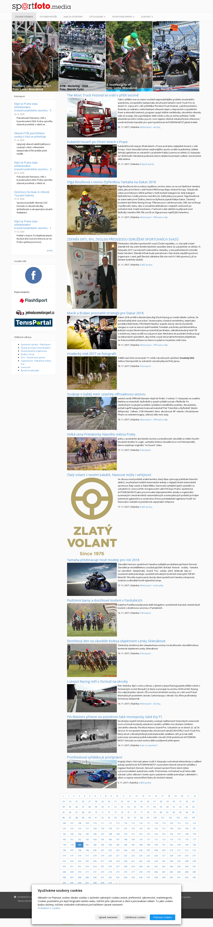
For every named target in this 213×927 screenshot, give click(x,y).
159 (194, 833)
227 (163, 855)
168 (125, 839)
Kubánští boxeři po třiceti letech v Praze (97, 142)
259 (133, 866)
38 (161, 801)
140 (186, 828)
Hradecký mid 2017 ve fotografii (91, 353)
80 (161, 812)
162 (79, 839)
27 (89, 801)
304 (64, 882)
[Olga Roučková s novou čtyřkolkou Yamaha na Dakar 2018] (92, 210)
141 (194, 828)
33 (128, 801)
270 (79, 871)
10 (117, 795)
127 (87, 828)
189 (148, 844)
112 (110, 823)
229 (179, 855)
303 (194, 877)
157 (179, 833)
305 (72, 882)
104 (185, 817)
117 (148, 823)
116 (140, 823)
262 (156, 866)
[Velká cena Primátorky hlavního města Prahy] (92, 453)
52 (115, 806)
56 (141, 806)
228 (171, 855)
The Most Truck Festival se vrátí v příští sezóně (103, 95)
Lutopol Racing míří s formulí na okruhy (97, 681)
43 (193, 801)
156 (171, 833)
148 (110, 833)
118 (156, 823)
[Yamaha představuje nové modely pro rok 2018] (92, 579)
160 (64, 839)
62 (180, 806)
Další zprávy (146, 264)
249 (194, 861)
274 (110, 871)
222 (125, 855)
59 (161, 806)
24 (70, 801)
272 (95, 871)
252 (79, 866)
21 (188, 795)
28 (96, 801)
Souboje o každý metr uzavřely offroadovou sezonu (106, 394)
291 (102, 877)
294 (125, 877)
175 (179, 839)
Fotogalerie (97, 16)
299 (163, 877)
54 (128, 806)
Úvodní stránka (24, 16)
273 (102, 871)
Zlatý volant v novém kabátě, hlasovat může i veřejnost (109, 474)
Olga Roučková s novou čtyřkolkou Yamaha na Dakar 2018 (111, 182)
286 (64, 877)
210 (171, 850)
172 (156, 839)
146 (95, 833)
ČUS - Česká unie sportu (33, 357)
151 (133, 833)
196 (64, 850)
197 (72, 850)
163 (87, 839)
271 (87, 871)
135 (148, 828)
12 (130, 795)
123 (194, 823)
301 (179, 877)
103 (178, 817)
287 (72, 877)
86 (63, 817)
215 (72, 855)
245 (163, 861)
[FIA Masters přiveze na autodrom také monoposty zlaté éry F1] (92, 736)
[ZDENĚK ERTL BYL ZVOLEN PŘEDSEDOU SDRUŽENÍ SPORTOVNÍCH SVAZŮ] (92, 275)
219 (102, 855)
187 (133, 844)
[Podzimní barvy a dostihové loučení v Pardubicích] (92, 620)
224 (140, 855)
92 (102, 817)
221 (117, 855)
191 (163, 844)
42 (187, 801)
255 (102, 866)
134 (140, 828)
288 (79, 877)
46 (76, 806)
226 (156, 855)
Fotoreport (145, 366)
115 (133, 823)
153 (148, 833)
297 (148, 877)
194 (186, 844)
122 (186, 823)
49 (96, 806)
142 (64, 833)
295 (133, 877)
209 (163, 850)
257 (117, 866)
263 (163, 866)
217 (87, 855)
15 (149, 795)
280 (156, 871)
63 (187, 806)
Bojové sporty (147, 164)
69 (89, 812)
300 (171, 877)
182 (95, 844)
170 (140, 839)
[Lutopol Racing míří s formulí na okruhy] (92, 698)
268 (64, 871)
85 (193, 812)
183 (102, 844)
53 (122, 806)
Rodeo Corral (27, 354)
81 (167, 812)
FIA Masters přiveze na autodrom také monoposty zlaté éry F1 (114, 716)
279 (148, 871)
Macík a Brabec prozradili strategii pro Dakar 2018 (105, 313)
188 (140, 844)
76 (135, 812)
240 (125, 861)
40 (174, 801)
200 (95, 850)
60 (167, 806)
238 (110, 861)
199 (87, 850)
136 (156, 828)
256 (110, 866)
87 (70, 817)
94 (115, 817)
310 (110, 882)
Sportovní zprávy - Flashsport (35, 344)
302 (186, 877)
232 (64, 861)
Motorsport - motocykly (151, 585)
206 (140, 850)
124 (64, 828)
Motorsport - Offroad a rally (154, 217)
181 (87, 844)
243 (148, 861)
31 (115, 801)
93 (109, 817)
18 (169, 795)
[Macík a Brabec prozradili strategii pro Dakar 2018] (92, 332)
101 (162, 817)
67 (76, 812)
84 (187, 812)
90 (89, 817)
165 (102, 839)
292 (110, 877)
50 (102, 806)
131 (117, 828)
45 (70, 806)
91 (96, 817)
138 (171, 828)
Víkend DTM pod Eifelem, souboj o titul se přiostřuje (30, 134)
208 (156, 850)
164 (95, 839)
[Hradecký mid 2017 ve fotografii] (92, 373)
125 (72, 828)
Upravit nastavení (108, 917)
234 (79, 861)
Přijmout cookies (162, 917)
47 (83, 806)
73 (115, 812)
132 (125, 828)
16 (156, 795)
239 (117, 861)
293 (117, 877)
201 (102, 850)
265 (179, 866)
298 (156, 877)
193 (179, 844)
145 (87, 833)
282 (171, 871)
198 (79, 850)
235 (87, 861)
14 (143, 795)
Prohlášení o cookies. (49, 908)
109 (87, 823)
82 (174, 812)
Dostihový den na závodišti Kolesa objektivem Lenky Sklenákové (116, 641)
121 (179, 823)
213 (194, 850)
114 (125, 823)
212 (186, 850)
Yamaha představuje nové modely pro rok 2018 (103, 560)
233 (72, 861)
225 (148, 855)
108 (79, 823)
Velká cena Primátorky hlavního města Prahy (101, 434)
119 (163, 823)
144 (79, 833)
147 (102, 833)
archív (50, 250)
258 (125, 866)
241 (133, 861)
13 (136, 795)
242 (140, 861)
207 (148, 850)
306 (79, 882)
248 (186, 861)
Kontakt (146, 16)
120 (171, 823)
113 (117, 823)
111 (102, 823)
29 (102, 801)
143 (72, 833)
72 (109, 812)
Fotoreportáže (48, 16)
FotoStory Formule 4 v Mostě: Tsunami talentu (32, 193)
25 (76, 801)
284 (186, 871)
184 (110, 844)
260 (140, 866)
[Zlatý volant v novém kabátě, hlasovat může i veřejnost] (92, 516)
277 (133, 871)
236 (95, 861)
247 (179, 861)
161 (72, 839)
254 (95, 866)
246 (171, 861)
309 (102, 882)
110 (95, 823)
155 (163, 833)
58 (154, 806)
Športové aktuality (30, 370)
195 (194, 844)
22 (195, 795)
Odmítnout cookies (135, 917)
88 (76, 817)
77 (141, 812)
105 (193, 817)
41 (180, 801)
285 (194, 871)
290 (95, 877)
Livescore (25, 367)
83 (180, 812)
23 (63, 801)
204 (125, 850)
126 (79, 828)
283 (179, 871)
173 (163, 839)
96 (128, 817)
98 (141, 817)
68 (83, 812)
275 (117, 871)
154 (156, 833)
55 (135, 806)
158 (186, 833)
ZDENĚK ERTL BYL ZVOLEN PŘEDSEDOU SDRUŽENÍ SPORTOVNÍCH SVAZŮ (123, 239)
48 (89, 806)
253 (87, 866)
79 (154, 812)
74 (122, 812)
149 (117, 833)
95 (122, 817)
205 (133, 850)
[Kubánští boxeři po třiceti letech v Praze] (92, 161)
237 (102, 861)
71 (102, 812)
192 (171, 844)
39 (167, 801)
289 (87, 877)
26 (83, 801)
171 (148, 839)
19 (175, 795)
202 (110, 850)
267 (194, 866)
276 (125, 871)
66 (70, 812)
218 (95, 855)
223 (133, 855)
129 (102, 828)
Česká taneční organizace (34, 350)
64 (193, 806)
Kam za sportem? (73, 16)
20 (182, 795)
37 (154, 801)
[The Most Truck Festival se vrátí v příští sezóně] (92, 117)
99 (148, 817)
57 (148, 806)
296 (140, 877)
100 (155, 817)
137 (163, 828)
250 (64, 866)
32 (122, 801)
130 (110, 828)
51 (109, 806)
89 (83, 817)
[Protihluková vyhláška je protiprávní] (92, 774)
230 (186, 855)
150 (125, 833)
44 (63, 806)
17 (162, 795)
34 (135, 801)
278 (140, 871)
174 (171, 839)
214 (64, 855)
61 (174, 806)
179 (72, 844)
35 (141, 801)
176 (186, 839)
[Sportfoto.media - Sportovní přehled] (42, 6)
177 (194, 839)
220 (110, 855)
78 (148, 812)
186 (125, 844)
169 (133, 839)
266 (186, 866)
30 (109, 801)
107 (72, 823)
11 (123, 795)
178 (64, 844)
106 (64, 823)
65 (63, 812)
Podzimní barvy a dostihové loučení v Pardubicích (104, 600)
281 (163, 871)
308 (95, 882)
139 (179, 828)
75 (128, 812)
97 (135, 817)
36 (148, 801)
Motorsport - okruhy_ (150, 127)
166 (110, 839)
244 (156, 861)
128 (95, 828)
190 (156, 844)
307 (87, 882)
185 (117, 844)
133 (133, 828)
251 (72, 866)
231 (194, 855)
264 (171, 866)
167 (117, 839)
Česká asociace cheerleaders (36, 347)
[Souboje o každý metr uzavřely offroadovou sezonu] (92, 413)
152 (140, 833)
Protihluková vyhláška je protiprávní (94, 757)
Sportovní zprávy (122, 16)
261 (148, 866)
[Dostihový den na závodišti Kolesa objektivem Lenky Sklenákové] (92, 660)
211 (179, 850)
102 (170, 817)
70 (96, 812)
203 (117, 850)
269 (72, 871)
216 (79, 855)
